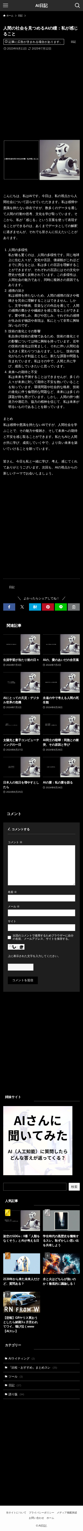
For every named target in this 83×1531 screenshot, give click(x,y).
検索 (74, 1187)
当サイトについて (16, 1512)
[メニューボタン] (5, 5)
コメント (15, 842)
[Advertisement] (41, 92)
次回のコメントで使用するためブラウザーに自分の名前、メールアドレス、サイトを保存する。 (43, 937)
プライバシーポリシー (41, 1512)
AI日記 (41, 5)
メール (14, 906)
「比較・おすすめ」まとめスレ (33, 1367)
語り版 (16, 1394)
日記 (73, 41)
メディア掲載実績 (67, 1512)
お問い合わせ (36, 1517)
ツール (16, 1376)
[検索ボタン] (77, 5)
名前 (12, 891)
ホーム (50, 1517)
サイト (12, 921)
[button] (9, 607)
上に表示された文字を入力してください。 (34, 955)
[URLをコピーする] (74, 607)
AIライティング (22, 1358)
